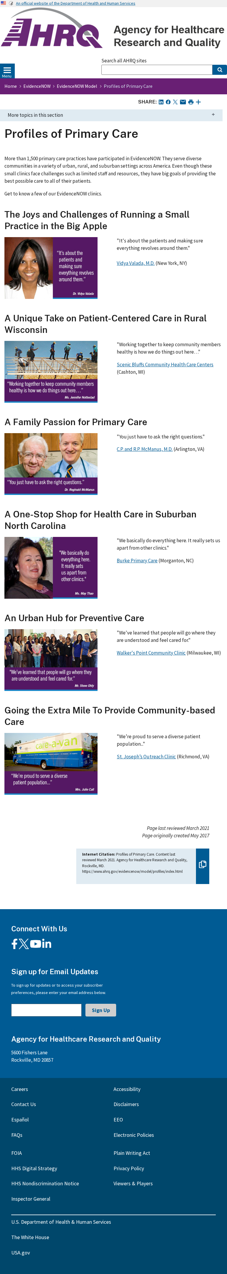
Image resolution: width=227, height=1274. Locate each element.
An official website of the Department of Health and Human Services (75, 3)
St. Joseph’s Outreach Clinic (146, 756)
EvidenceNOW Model (77, 86)
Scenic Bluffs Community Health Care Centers (165, 364)
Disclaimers (126, 1104)
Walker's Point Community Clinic (151, 653)
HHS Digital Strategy (34, 1168)
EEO (118, 1119)
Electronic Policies (134, 1134)
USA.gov (20, 1252)
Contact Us (23, 1104)
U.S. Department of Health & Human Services (61, 1221)
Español (20, 1119)
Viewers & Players (133, 1183)
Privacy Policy (129, 1168)
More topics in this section (35, 115)
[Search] (220, 70)
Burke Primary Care (137, 560)
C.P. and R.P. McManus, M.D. (145, 449)
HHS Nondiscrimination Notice (45, 1183)
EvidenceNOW (37, 86)
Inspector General (30, 1198)
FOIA (16, 1153)
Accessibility (127, 1089)
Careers (19, 1089)
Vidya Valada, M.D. (136, 263)
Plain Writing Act (132, 1153)
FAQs (16, 1134)
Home (10, 86)
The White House (30, 1237)
